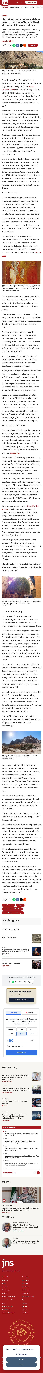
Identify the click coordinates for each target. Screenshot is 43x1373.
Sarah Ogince (8, 41)
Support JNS (31, 2)
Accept (21, 1359)
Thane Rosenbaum (7, 940)
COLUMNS (7, 1217)
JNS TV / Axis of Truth (7, 1205)
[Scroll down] (38, 1172)
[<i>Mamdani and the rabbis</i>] (36, 964)
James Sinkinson (18, 1245)
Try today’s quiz (21, 1000)
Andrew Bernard (7, 1082)
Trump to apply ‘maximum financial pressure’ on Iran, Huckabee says (22, 1157)
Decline (21, 1365)
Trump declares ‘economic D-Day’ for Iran (15, 1102)
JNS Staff (4, 1106)
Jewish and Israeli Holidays (12, 909)
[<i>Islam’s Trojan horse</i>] (36, 938)
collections (15, 453)
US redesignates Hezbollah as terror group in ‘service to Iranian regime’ (16, 1089)
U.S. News (4, 947)
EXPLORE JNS (9, 1067)
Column (4, 961)
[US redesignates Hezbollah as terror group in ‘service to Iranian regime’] (36, 1089)
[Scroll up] (34, 1172)
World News (5, 1099)
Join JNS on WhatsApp (23, 982)
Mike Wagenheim (7, 956)
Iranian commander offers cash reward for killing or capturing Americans (20, 1209)
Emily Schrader (6, 1213)
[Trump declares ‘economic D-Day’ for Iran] (36, 1102)
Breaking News (10, 1127)
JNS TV (5, 1182)
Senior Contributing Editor (20, 1222)
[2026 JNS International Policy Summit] (21, 1333)
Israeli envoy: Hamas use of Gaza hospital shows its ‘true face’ (21, 1134)
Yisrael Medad (6, 966)
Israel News (5, 1112)
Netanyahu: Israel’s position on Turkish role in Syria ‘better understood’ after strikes (14, 1116)
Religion (20, 905)
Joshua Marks (6, 1120)
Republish (33, 45)
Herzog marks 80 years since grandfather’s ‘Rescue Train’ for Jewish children (20, 1142)
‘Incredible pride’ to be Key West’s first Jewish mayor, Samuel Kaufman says (15, 1077)
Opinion (4, 935)
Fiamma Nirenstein (19, 1231)
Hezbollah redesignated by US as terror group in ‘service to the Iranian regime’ (21, 1164)
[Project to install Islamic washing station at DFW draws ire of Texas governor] (36, 951)
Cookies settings (21, 1354)
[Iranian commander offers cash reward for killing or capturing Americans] (21, 1195)
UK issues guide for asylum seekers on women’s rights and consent (21, 1149)
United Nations (8, 905)
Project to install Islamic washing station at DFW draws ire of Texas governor (15, 952)
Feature (4, 16)
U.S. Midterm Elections (27, 7)
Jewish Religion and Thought (12, 913)
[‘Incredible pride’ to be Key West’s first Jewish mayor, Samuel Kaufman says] (36, 1076)
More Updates (8, 1173)
